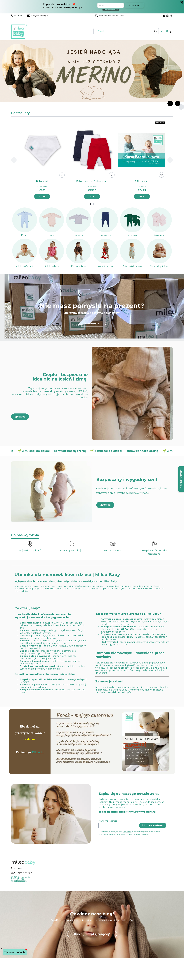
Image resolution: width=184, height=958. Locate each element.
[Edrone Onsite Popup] (92, 479)
